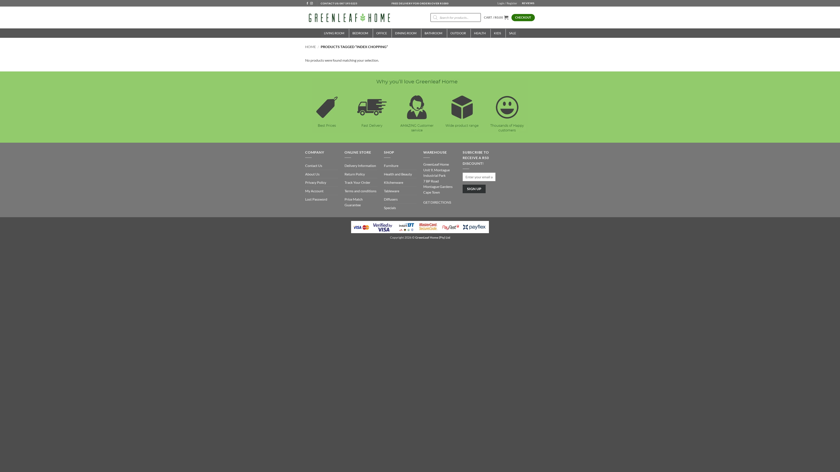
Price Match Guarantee (354, 202)
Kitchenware (393, 182)
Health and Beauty (398, 174)
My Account (314, 191)
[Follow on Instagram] (311, 3)
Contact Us (313, 165)
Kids (497, 33)
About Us (312, 174)
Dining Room (405, 33)
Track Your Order (357, 182)
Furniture (391, 165)
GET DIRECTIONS (437, 202)
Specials (390, 208)
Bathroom (433, 33)
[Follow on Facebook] (307, 3)
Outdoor (458, 33)
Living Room (334, 33)
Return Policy (355, 174)
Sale (512, 33)
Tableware (391, 191)
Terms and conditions (360, 191)
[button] (507, 3)
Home (310, 47)
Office (381, 33)
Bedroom (360, 33)
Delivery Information (360, 165)
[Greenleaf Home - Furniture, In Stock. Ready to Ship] (349, 17)
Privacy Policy (315, 182)
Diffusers (391, 199)
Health (480, 33)
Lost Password (316, 199)
